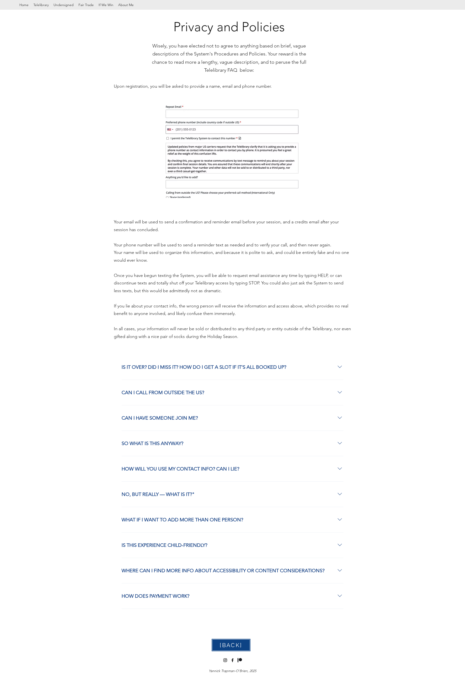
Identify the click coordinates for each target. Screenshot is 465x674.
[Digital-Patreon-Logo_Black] (239, 660)
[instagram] (225, 660)
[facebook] (232, 660)
